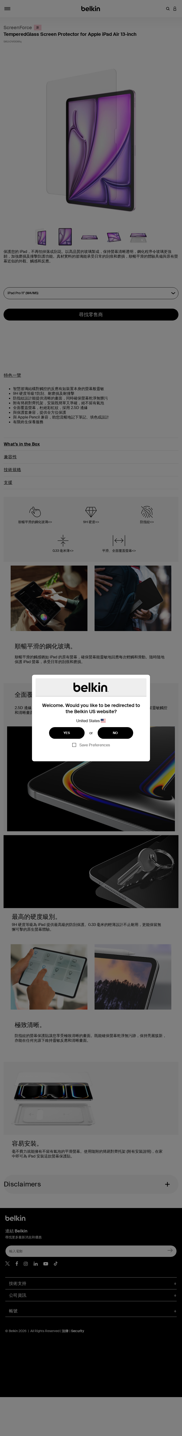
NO (115, 733)
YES (67, 733)
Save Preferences (94, 745)
